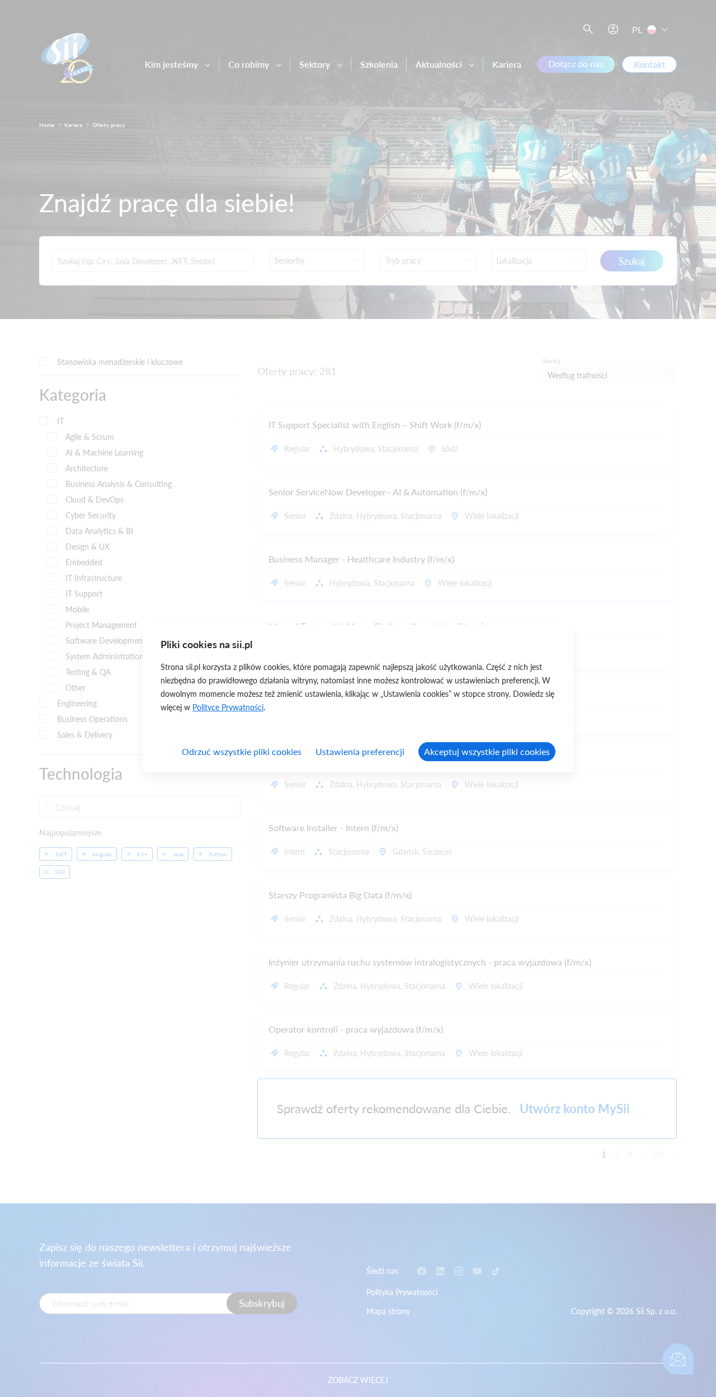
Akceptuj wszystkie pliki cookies (487, 751)
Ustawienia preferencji (359, 751)
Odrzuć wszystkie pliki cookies (242, 751)
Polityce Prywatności (227, 707)
